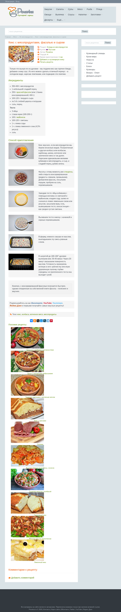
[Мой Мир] (41, 320)
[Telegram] (48, 320)
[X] (38, 320)
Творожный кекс (40, 515)
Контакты (46, 609)
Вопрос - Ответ (92, 73)
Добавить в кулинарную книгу (52, 59)
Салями (40, 444)
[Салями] (40, 432)
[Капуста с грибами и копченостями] (40, 337)
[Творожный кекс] (40, 503)
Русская (52, 50)
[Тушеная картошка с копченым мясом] (40, 385)
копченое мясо (36, 314)
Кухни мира (91, 57)
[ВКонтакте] (31, 320)
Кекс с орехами (40, 421)
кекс (19, 314)
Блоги (89, 66)
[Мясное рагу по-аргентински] (40, 526)
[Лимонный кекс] (40, 550)
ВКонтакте (65, 609)
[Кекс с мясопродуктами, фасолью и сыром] (21, 54)
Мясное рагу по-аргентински (40, 539)
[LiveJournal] (44, 320)
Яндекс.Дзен (87, 609)
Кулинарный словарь (95, 53)
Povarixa (49, 52)
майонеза (21, 117)
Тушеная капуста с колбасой (40, 491)
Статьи (89, 63)
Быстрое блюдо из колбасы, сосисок (40, 468)
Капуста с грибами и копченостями (40, 350)
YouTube (79, 609)
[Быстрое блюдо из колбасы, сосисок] (40, 455)
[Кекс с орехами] (40, 408)
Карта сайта (55, 609)
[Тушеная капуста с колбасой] (40, 479)
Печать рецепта (46, 62)
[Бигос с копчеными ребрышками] (40, 361)
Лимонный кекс (40, 562)
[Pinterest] (51, 320)
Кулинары (90, 70)
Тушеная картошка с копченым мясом (40, 397)
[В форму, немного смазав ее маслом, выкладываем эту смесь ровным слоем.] (21, 242)
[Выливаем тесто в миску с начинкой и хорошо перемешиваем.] (21, 223)
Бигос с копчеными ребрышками (40, 373)
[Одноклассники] (34, 320)
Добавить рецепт (93, 76)
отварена (68, 172)
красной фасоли (24, 92)
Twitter (72, 609)
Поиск (84, 31)
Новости (90, 60)
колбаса (25, 314)
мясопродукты (50, 314)
